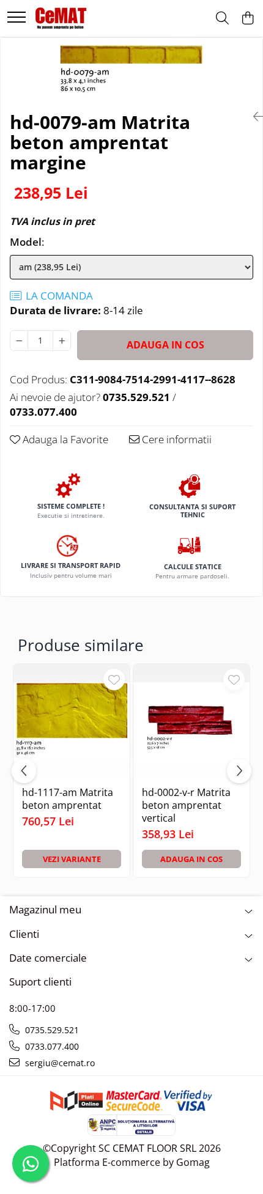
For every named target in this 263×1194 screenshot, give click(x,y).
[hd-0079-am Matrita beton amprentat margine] (131, 69)
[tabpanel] (131, 69)
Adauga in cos (165, 345)
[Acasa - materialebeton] (61, 18)
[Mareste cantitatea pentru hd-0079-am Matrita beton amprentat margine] (62, 340)
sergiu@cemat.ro (59, 1063)
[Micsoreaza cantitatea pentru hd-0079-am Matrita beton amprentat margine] (19, 340)
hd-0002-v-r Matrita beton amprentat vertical (186, 805)
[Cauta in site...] (222, 19)
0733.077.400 (51, 1046)
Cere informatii (175, 439)
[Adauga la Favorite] (114, 679)
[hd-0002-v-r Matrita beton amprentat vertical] (191, 722)
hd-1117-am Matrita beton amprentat (67, 799)
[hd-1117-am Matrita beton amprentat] (71, 722)
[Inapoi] (253, 116)
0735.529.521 (51, 1030)
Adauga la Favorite (64, 439)
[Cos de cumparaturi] (247, 19)
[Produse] (16, 18)
